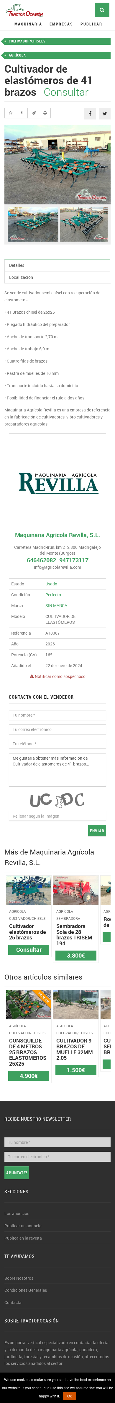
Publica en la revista (23, 1238)
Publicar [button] (91, 24)
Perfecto (53, 594)
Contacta (13, 1302)
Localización (21, 277)
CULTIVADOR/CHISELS (27, 41)
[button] (10, 113)
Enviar (97, 830)
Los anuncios (16, 1213)
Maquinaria (28, 24)
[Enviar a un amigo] (33, 113)
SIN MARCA (56, 605)
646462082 (41, 560)
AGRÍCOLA (17, 55)
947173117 (73, 560)
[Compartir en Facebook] (90, 113)
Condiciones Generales (25, 1290)
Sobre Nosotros (18, 1278)
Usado (51, 584)
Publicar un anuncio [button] (23, 1225)
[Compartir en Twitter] (105, 113)
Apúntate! (16, 1172)
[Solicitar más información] (22, 113)
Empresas (61, 24)
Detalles (16, 265)
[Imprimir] (45, 113)
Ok (69, 1395)
